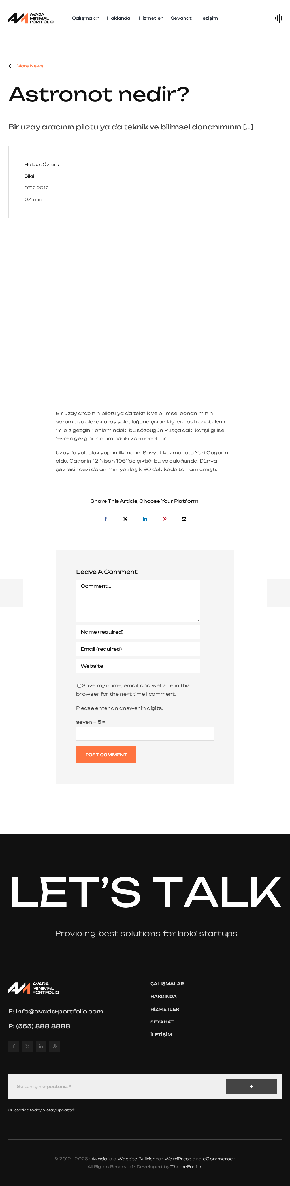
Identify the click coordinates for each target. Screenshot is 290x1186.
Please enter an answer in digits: (119, 708)
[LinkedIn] (145, 519)
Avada (99, 1158)
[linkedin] (41, 1046)
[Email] (184, 519)
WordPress (178, 1158)
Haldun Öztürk (42, 164)
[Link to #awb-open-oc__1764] (278, 18)
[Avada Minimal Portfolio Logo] (31, 14)
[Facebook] (106, 519)
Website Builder (136, 1158)
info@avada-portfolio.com (59, 1011)
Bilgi (29, 176)
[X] (125, 519)
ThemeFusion (186, 1166)
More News (30, 65)
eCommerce (218, 1158)
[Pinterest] (164, 519)
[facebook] (13, 1046)
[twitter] (27, 1046)
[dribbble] (54, 1046)
